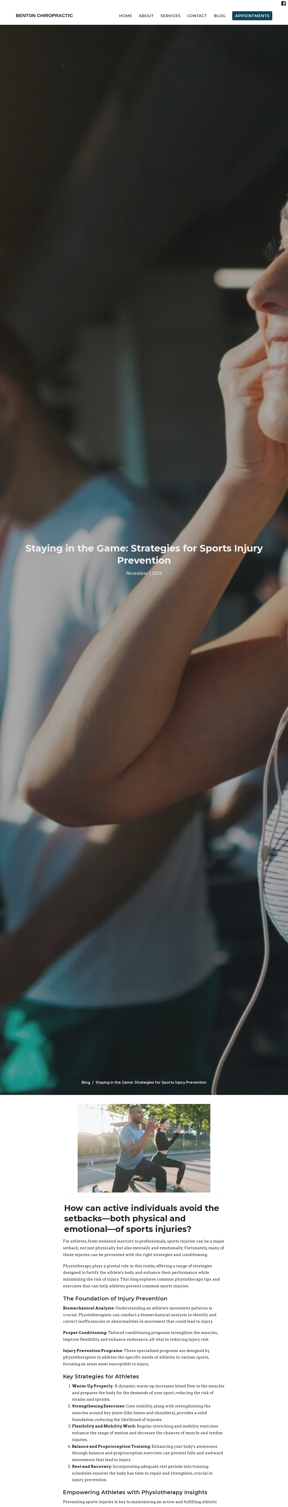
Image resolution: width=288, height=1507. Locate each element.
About (146, 16)
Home (125, 16)
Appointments (252, 16)
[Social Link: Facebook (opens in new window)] (283, 3)
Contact (197, 16)
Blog (219, 16)
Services (170, 16)
